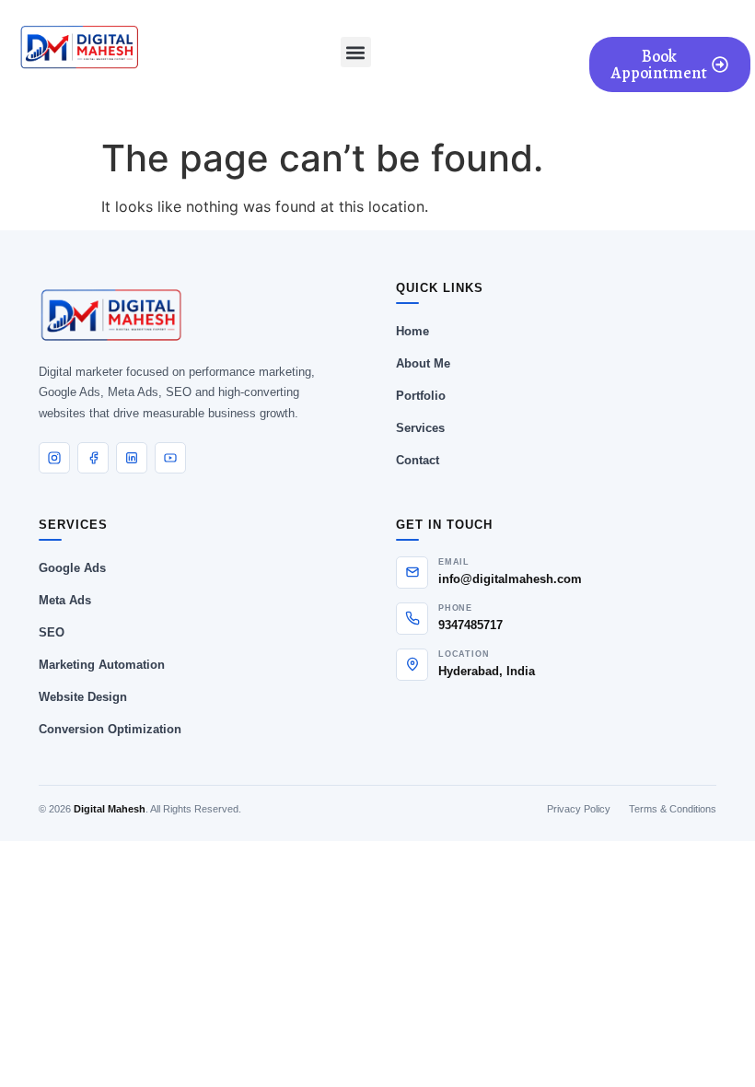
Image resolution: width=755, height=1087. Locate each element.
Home (412, 331)
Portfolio (421, 396)
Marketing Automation (102, 665)
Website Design (83, 697)
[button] (356, 52)
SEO (51, 632)
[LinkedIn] (131, 457)
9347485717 (470, 625)
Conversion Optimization (110, 729)
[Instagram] (54, 457)
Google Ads (72, 568)
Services (420, 428)
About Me (423, 363)
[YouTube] (170, 457)
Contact (417, 460)
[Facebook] (93, 457)
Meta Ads (65, 600)
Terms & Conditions (672, 808)
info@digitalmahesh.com (510, 579)
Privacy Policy (578, 808)
